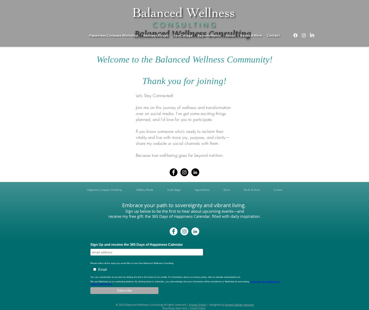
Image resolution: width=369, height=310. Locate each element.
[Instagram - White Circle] (184, 231)
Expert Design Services (239, 305)
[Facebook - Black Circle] (173, 172)
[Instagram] (303, 35)
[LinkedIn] (312, 35)
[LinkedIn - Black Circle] (195, 172)
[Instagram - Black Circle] (184, 172)
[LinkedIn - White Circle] (195, 231)
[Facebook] (295, 35)
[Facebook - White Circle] (173, 231)
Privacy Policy (197, 305)
